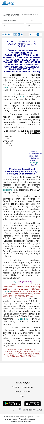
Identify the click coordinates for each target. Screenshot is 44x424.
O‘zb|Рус (40, 34)
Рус (34, 34)
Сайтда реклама (22, 391)
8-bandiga (22, 319)
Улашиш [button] (32, 26)
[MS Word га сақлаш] (18, 34)
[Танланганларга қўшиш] (3, 34)
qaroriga (34, 163)
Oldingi (13, 281)
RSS (22, 396)
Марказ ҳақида (22, 382)
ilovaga (21, 96)
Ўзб (36, 34)
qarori (5, 87)
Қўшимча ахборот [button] (9, 26)
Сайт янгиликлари (22, 387)
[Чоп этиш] (21, 34)
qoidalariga (8, 190)
